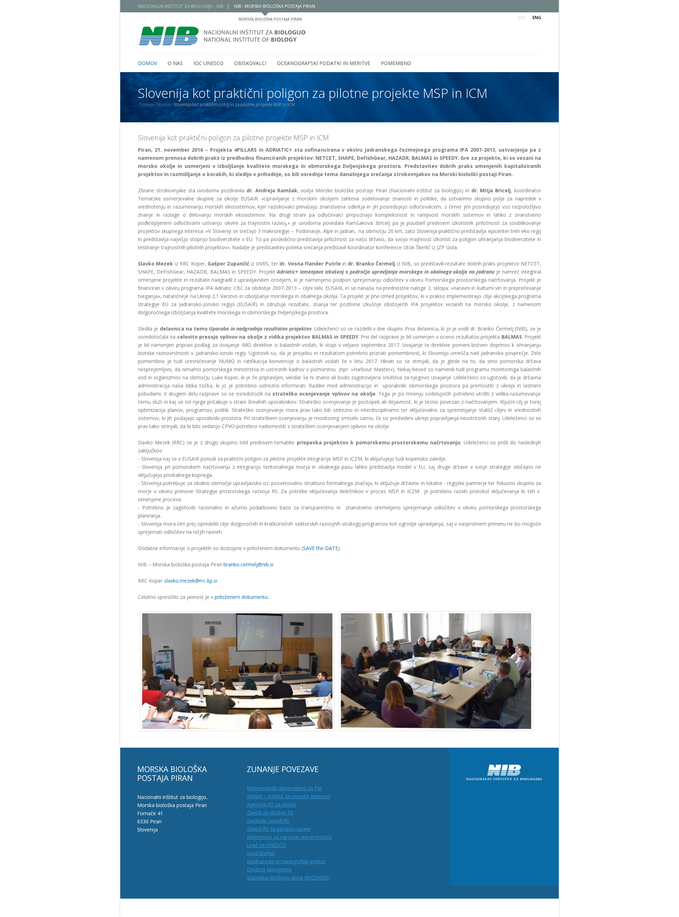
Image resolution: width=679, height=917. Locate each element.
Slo (521, 17)
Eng (537, 17)
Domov (146, 104)
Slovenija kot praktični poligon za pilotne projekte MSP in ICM (233, 137)
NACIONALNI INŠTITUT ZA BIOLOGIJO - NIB (181, 6)
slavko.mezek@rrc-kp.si (190, 580)
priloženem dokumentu (241, 597)
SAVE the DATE (320, 548)
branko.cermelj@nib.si (248, 564)
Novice (164, 104)
